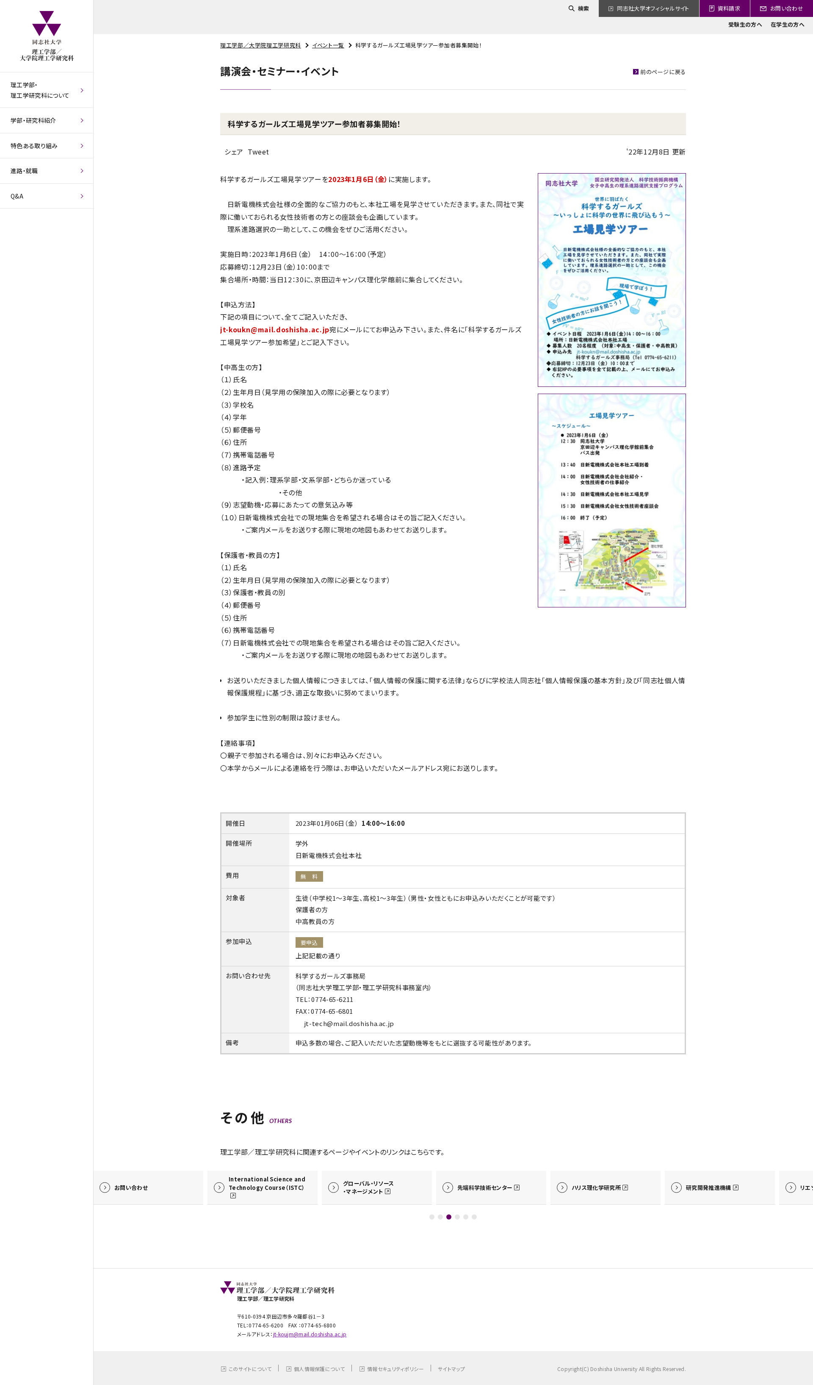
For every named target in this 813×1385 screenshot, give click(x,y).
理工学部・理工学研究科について (40, 89)
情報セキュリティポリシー (395, 1368)
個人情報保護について (319, 1368)
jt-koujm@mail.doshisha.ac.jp (310, 1334)
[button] (431, 1216)
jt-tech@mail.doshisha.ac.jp (349, 1023)
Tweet (258, 151)
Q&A (17, 196)
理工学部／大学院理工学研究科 (260, 45)
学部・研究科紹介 (33, 120)
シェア (233, 151)
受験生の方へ (745, 24)
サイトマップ (451, 1368)
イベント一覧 (328, 45)
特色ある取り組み (34, 145)
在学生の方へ (788, 24)
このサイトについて (250, 1368)
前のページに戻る (663, 72)
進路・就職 (24, 170)
